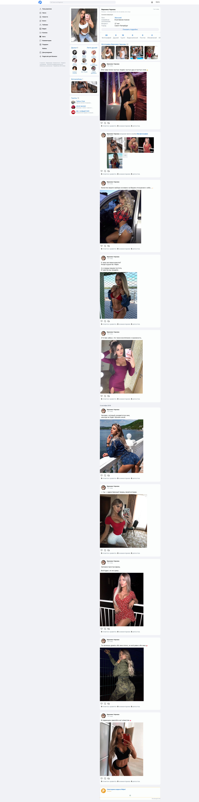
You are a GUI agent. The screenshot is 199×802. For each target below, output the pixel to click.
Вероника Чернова (113, 64)
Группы (74, 98)
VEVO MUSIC (81, 106)
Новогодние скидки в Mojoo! (116, 789)
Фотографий (106, 36)
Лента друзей (92, 48)
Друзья (74, 48)
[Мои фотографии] (108, 52)
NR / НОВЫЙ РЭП (82, 111)
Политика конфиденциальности (55, 64)
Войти (158, 2)
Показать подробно (130, 29)
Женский (118, 18)
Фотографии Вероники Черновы (113, 44)
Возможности (56, 62)
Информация (49, 62)
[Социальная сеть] (42, 2)
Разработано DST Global (59, 65)
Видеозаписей (132, 36)
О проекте (42, 62)
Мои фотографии (142, 134)
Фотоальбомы (76, 79)
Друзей (116, 36)
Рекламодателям (156, 798)
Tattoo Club (80, 101)
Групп (123, 36)
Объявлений (152, 36)
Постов (142, 36)
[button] (152, 2)
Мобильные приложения (46, 65)
